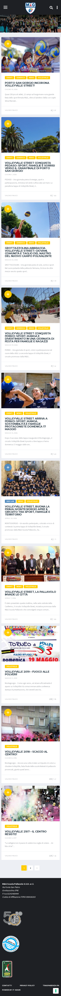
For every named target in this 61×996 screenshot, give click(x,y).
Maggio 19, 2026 (11, 345)
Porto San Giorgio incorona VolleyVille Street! (27, 84)
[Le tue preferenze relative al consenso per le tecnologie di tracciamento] (56, 991)
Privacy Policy (27, 985)
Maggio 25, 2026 (11, 260)
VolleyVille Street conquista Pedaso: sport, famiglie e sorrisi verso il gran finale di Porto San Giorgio (30, 167)
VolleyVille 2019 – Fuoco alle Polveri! (27, 673)
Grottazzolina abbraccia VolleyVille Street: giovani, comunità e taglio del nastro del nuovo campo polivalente (28, 252)
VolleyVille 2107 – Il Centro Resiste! (26, 833)
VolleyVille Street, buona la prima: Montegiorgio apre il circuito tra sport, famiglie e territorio (27, 510)
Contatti (7, 985)
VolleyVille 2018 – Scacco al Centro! (26, 753)
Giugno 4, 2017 (11, 838)
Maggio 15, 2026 (11, 433)
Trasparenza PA (51, 985)
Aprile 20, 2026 (11, 518)
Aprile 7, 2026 (10, 598)
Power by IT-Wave (11, 990)
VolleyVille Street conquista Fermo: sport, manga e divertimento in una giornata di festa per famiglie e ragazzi (29, 337)
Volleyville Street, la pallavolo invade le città (30, 593)
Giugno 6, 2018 (11, 758)
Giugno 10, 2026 (11, 89)
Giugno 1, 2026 (11, 175)
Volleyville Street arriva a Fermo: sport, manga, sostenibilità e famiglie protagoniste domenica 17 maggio (26, 424)
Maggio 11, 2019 (11, 678)
